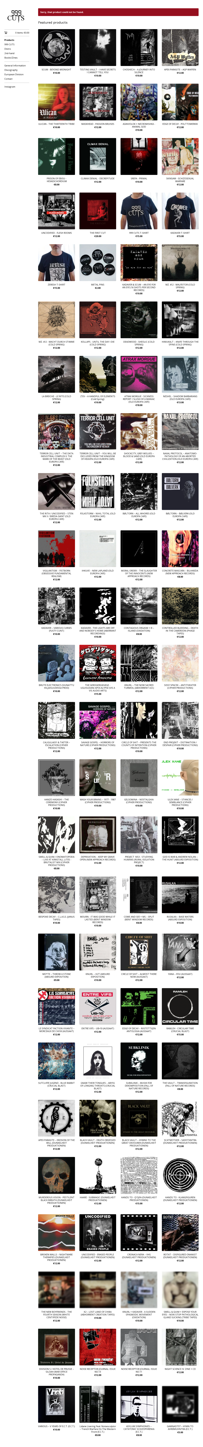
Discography (11, 70)
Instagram (9, 86)
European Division (13, 74)
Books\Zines (11, 57)
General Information (15, 65)
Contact (8, 78)
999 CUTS (9, 44)
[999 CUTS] (16, 16)
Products (9, 40)
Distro (7, 48)
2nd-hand (9, 53)
